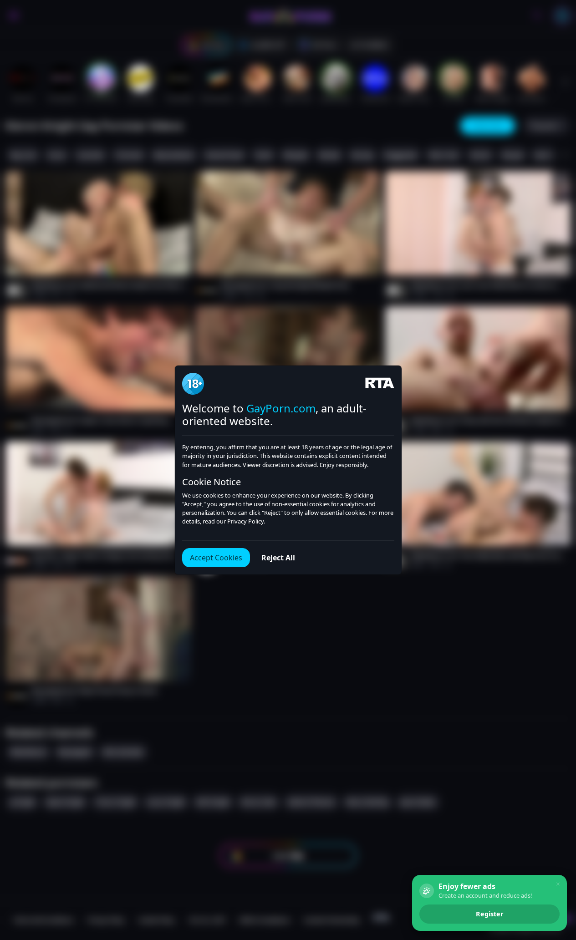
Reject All (278, 558)
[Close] (557, 884)
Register (490, 914)
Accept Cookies (216, 558)
